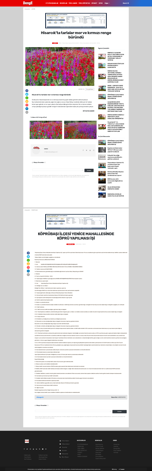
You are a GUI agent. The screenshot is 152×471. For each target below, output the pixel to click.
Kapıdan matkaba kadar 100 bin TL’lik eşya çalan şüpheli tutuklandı (115, 150)
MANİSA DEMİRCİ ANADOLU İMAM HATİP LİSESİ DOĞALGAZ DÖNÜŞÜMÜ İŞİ (116, 116)
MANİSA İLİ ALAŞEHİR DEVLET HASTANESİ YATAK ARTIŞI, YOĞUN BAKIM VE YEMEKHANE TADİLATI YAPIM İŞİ (116, 56)
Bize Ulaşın (65, 457)
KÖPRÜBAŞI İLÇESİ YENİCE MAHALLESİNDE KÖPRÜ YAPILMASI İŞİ (116, 96)
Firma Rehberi (99, 456)
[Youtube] (34, 449)
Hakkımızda (27, 455)
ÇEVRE (33, 9)
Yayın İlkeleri (27, 457)
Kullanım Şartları (43, 455)
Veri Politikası (27, 459)
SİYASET (94, 3)
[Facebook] (25, 449)
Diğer (107, 3)
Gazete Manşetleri (101, 458)
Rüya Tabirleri (117, 450)
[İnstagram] (31, 449)
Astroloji (116, 452)
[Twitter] (28, 449)
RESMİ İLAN (63, 3)
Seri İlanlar (98, 454)
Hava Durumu (99, 444)
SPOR (100, 3)
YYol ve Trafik (99, 446)
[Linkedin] (37, 449)
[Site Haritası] (43, 449)
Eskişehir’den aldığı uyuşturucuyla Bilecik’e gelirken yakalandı (115, 157)
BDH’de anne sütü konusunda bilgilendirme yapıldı (115, 181)
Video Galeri (65, 444)
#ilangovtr (40, 397)
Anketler (116, 446)
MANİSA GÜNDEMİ (82, 456)
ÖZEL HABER (73, 3)
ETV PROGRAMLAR (52, 3)
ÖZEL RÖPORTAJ (84, 3)
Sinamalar (98, 452)
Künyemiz (65, 454)
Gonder (89, 170)
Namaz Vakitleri (100, 448)
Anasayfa (27, 9)
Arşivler (64, 450)
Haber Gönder (42, 459)
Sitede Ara (116, 444)
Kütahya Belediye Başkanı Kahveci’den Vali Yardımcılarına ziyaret (116, 173)
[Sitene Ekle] (46, 449)
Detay (115, 469)
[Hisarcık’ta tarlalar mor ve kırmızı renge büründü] (59, 66)
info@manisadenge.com (51, 152)
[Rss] (40, 449)
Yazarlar (64, 447)
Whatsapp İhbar (43, 457)
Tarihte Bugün (99, 450)
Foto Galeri (65, 441)
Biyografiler (117, 448)
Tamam (122, 469)
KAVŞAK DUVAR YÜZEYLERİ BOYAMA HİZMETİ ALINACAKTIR (116, 65)
